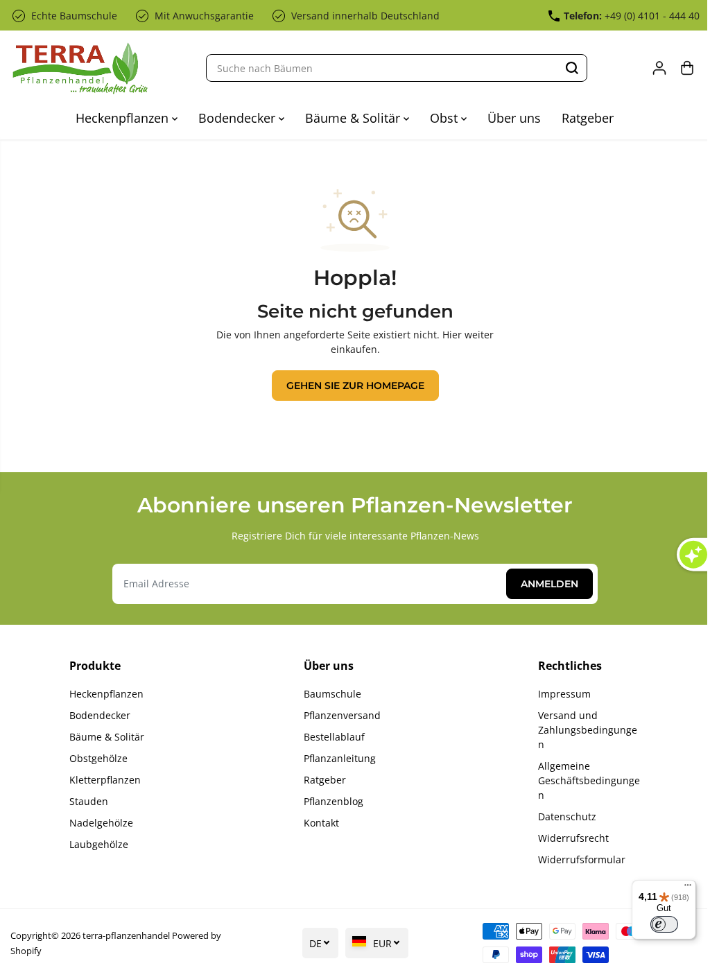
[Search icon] (568, 68)
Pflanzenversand (338, 715)
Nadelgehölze (100, 822)
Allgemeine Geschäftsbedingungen (583, 780)
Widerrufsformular (576, 859)
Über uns (510, 118)
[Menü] (681, 888)
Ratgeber (584, 118)
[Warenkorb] (680, 67)
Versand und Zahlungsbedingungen (582, 730)
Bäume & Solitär (351, 118)
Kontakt (318, 822)
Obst (442, 118)
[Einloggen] (652, 67)
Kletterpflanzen (104, 779)
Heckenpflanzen (120, 118)
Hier (448, 334)
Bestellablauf (330, 736)
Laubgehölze (98, 844)
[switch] (657, 924)
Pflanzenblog (330, 801)
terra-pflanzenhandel (126, 935)
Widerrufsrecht (567, 838)
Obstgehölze (98, 758)
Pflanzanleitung (336, 758)
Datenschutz (561, 816)
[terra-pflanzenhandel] (79, 68)
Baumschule (329, 693)
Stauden (88, 801)
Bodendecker (235, 118)
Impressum (558, 693)
